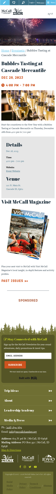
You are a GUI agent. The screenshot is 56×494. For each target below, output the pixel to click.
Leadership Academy (19, 410)
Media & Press (14, 420)
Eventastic (18, 50)
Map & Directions (11, 450)
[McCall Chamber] (6, 11)
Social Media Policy (10, 485)
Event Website (13, 171)
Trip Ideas (11, 391)
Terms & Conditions (35, 485)
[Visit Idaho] (48, 458)
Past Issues (12, 280)
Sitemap (48, 485)
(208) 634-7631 (14, 427)
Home (5, 50)
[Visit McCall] (7, 458)
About (8, 400)
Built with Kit (28, 378)
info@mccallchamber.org (23, 432)
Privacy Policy (23, 485)
